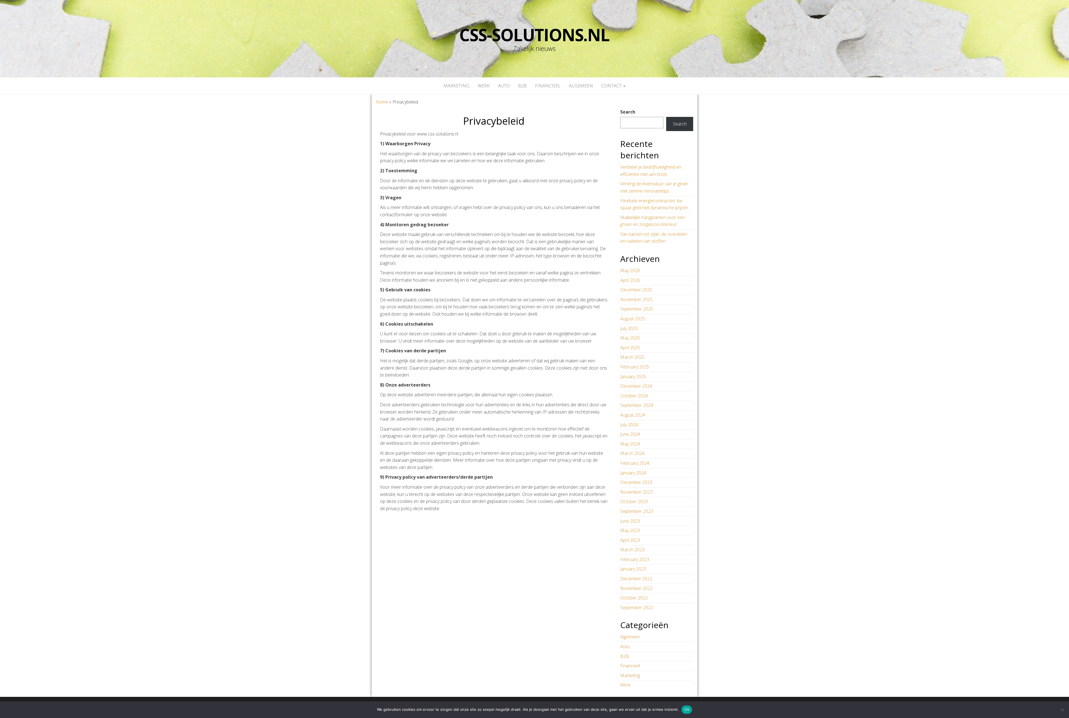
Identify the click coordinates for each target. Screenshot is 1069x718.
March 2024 (632, 453)
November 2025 (636, 299)
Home (382, 102)
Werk (484, 86)
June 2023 (630, 521)
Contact (612, 86)
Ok (686, 709)
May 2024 (630, 444)
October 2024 (634, 396)
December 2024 (636, 386)
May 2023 (630, 530)
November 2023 (636, 492)
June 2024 (630, 434)
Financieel (548, 86)
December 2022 (636, 579)
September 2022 (636, 607)
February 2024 (634, 463)
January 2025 (633, 376)
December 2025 (636, 290)
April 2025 (630, 348)
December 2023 (636, 482)
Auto (504, 86)
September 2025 (636, 309)
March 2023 (632, 550)
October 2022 (634, 598)
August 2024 (632, 415)
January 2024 (633, 473)
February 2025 (634, 367)
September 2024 (636, 405)
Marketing (456, 86)
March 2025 (632, 357)
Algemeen (581, 86)
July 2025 (629, 328)
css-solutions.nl (534, 34)
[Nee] (1062, 709)
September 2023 (636, 511)
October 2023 (634, 501)
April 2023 (630, 540)
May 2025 (630, 338)
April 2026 (630, 280)
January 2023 (633, 569)
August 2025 (632, 319)
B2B (522, 86)
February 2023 (634, 559)
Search (627, 112)
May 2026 (630, 270)
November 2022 (636, 588)
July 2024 (629, 425)
